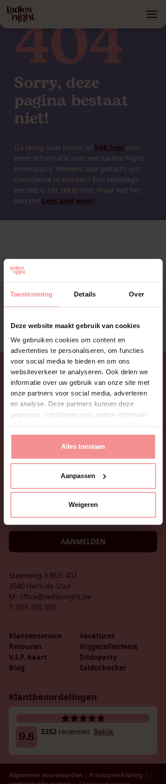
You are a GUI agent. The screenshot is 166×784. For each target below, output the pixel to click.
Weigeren (83, 505)
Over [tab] (136, 294)
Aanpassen (78, 475)
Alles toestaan (83, 447)
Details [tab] (85, 294)
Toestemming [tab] (31, 294)
